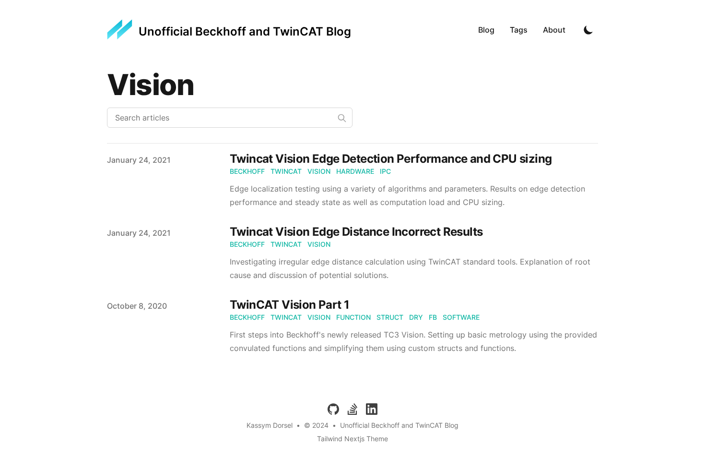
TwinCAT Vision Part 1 (289, 305)
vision (318, 171)
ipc (385, 171)
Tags (519, 30)
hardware (355, 171)
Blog (486, 30)
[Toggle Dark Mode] (588, 29)
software (461, 317)
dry (416, 317)
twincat (286, 171)
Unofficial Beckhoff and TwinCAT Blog (399, 425)
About (554, 30)
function (353, 317)
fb (433, 317)
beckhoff (247, 171)
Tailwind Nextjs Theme (352, 439)
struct (389, 317)
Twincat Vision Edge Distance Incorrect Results (356, 232)
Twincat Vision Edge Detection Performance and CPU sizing (391, 159)
